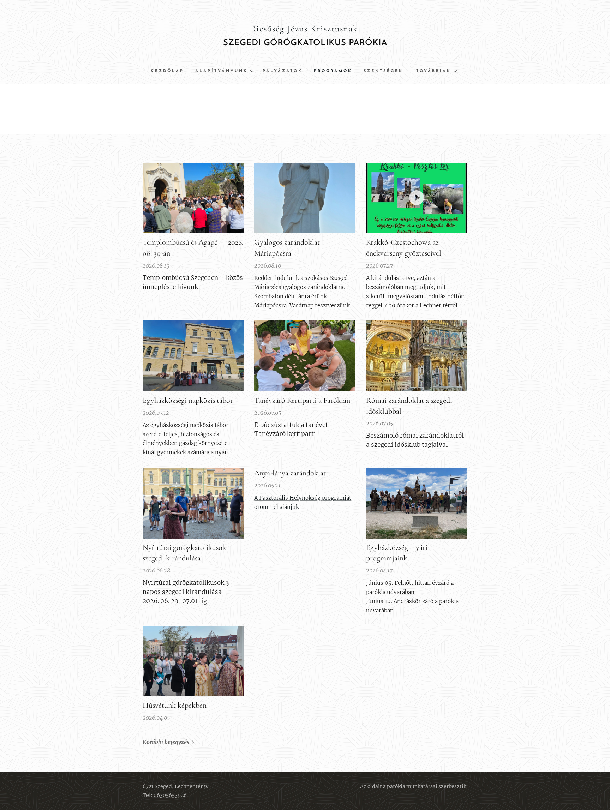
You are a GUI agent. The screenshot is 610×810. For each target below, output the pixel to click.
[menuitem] (170, 71)
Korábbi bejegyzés (166, 742)
